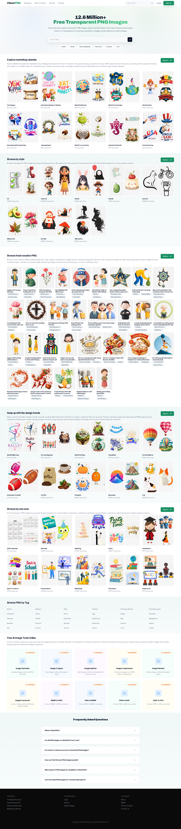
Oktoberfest (147, 105)
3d (8, 199)
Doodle (43, 239)
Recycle (66, 623)
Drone (66, 614)
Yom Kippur (11, 105)
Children (95, 609)
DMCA (123, 803)
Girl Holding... (102, 398)
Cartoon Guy (12, 297)
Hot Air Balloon (147, 455)
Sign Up (66, 803)
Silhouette (78, 239)
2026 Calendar (12, 548)
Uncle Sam (76, 297)
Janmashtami (46, 145)
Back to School (40, 3)
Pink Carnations (46, 297)
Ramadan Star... (116, 297)
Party (110, 548)
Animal (9, 609)
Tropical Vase (68, 396)
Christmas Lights (155, 609)
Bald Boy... (158, 330)
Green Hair (27, 297)
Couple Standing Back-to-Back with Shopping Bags (33, 359)
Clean (14, 3)
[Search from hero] (130, 39)
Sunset (66, 628)
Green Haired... (29, 294)
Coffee (63, 47)
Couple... (138, 327)
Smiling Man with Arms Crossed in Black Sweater (124, 324)
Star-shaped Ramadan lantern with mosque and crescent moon (118, 291)
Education (112, 588)
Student (109, 47)
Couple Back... (31, 365)
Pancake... (96, 362)
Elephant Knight (83, 398)
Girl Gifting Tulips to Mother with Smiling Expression (99, 291)
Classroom (98, 47)
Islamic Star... (158, 297)
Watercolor (11, 239)
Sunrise (38, 628)
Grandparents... (55, 327)
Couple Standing (140, 330)
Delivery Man (146, 294)
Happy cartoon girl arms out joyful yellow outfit (68, 359)
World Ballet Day (13, 455)
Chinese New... (134, 362)
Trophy (151, 628)
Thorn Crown (31, 330)
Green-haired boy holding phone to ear (29, 291)
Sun (8, 628)
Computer (10, 614)
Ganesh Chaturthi (114, 145)
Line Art (145, 199)
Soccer (72, 47)
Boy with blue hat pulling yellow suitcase (77, 324)
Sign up (168, 3)
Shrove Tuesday (84, 362)
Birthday (44, 548)
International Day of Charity (51, 105)
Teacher (52, 3)
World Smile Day (80, 105)
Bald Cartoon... (160, 327)
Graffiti (37, 618)
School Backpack (85, 47)
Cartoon (44, 199)
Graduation (146, 548)
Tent (122, 628)
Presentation (46, 588)
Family (123, 614)
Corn (118, 47)
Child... (10, 365)
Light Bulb (67, 618)
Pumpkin (78, 495)
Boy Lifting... (158, 365)
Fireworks (152, 614)
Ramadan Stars (116, 294)
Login (66, 800)
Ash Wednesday (32, 327)
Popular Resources (13, 803)
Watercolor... (45, 294)
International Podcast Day (16, 145)
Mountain (111, 495)
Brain (65, 609)
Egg (93, 614)
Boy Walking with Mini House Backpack (61, 291)
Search (151, 623)
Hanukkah (112, 455)
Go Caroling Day (47, 455)
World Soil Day (80, 455)
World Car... (60, 294)
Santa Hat (95, 623)
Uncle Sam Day (147, 145)
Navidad (10, 623)
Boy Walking (61, 297)
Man (122, 618)
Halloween (28, 3)
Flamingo (10, 618)
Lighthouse (96, 618)
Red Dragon (12, 398)
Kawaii (110, 199)
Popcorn (38, 623)
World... (95, 294)
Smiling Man (123, 330)
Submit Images (69, 806)
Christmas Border (127, 609)
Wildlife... (81, 396)
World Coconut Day (82, 145)
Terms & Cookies (127, 806)
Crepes (120, 362)
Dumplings (145, 362)
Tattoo (94, 628)
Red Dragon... (36, 398)
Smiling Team (107, 327)
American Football (13, 495)
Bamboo (38, 609)
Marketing (78, 588)
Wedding (78, 548)
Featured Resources (14, 806)
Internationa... (13, 294)
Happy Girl (65, 365)
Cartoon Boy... (77, 327)
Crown (37, 614)
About (123, 800)
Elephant (11, 330)
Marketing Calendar (14, 809)
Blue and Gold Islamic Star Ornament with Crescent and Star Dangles (163, 291)
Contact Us (125, 809)
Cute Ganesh (12, 327)
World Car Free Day (115, 105)
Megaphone (153, 618)
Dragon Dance (13, 396)
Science (123, 623)
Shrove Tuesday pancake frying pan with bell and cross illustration (89, 359)
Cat (143, 495)
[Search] (152, 3)
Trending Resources (14, 800)
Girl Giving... (97, 297)
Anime (77, 199)
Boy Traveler (76, 330)
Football (61, 3)
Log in (159, 3)
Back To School (13, 588)
